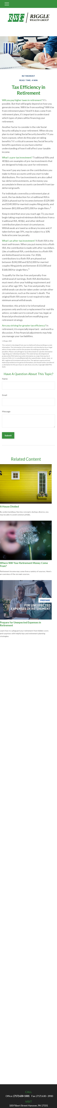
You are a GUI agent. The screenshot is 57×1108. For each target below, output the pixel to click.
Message (6, 411)
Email (4, 395)
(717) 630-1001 (21, 1096)
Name (5, 378)
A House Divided (9, 506)
